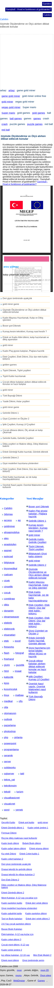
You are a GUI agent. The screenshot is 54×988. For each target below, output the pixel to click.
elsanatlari (6, 635)
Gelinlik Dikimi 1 (11, 413)
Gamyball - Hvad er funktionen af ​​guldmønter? (28, 9)
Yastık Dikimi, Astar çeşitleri (16, 401)
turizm (18, 791)
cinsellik (6, 586)
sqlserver (6, 773)
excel (16, 641)
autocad (6, 556)
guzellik (18, 665)
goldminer (6, 526)
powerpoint (6, 743)
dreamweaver (7, 616)
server (6, 761)
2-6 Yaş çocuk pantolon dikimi (16, 924)
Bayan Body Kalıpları (11, 929)
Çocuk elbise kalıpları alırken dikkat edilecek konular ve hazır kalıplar (24, 383)
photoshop (6, 731)
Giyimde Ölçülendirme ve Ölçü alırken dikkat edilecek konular (24, 311)
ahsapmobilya (7, 532)
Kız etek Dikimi (8, 854)
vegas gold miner (11, 107)
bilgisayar (6, 562)
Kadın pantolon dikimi (36, 913)
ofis (20, 701)
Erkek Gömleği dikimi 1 (12, 828)
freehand (6, 659)
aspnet (6, 550)
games (37, 118)
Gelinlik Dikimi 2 (11, 457)
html (5, 671)
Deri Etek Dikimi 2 (10, 880)
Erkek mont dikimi (10, 960)
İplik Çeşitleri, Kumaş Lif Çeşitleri (19, 424)
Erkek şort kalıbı (26, 822)
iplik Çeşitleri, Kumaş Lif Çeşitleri (39, 678)
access (6, 520)
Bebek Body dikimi (31, 843)
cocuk (6, 592)
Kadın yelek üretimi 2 (11, 950)
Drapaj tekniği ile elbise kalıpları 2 (18, 874)
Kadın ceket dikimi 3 (11, 939)
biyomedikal (7, 568)
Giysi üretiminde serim (33, 960)
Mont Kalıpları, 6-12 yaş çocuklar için (19, 898)
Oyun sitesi (45, 975)
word (5, 809)
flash (5, 653)
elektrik (6, 622)
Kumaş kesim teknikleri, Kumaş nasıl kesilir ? (25, 331)
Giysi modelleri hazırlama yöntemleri (20, 463)
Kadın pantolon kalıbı (11, 903)
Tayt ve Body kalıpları (11, 919)
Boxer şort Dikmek (12, 326)
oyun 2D (45, 970)
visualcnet (6, 803)
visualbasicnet (7, 797)
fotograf (17, 653)
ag (19, 520)
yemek (17, 809)
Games (41, 981)
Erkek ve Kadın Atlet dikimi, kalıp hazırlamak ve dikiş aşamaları (26, 338)
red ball (6, 129)
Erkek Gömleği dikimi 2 (12, 893)
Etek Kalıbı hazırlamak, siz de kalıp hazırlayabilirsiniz (20, 478)
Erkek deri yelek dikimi (37, 903)
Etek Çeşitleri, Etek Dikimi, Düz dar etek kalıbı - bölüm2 (26, 470)
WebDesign (19, 981)
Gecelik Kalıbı (8, 822)
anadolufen (6, 544)
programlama (7, 749)
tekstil (6, 791)
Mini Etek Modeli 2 (42, 955)
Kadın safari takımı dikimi (13, 848)
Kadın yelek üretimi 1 (38, 828)
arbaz (11, 90)
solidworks (6, 767)
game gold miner (11, 96)
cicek (5, 580)
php (5, 737)
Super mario (8, 113)
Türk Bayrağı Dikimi (12, 395)
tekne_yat (6, 779)
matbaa (17, 695)
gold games (38, 113)
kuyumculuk (7, 689)
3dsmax (6, 514)
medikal (6, 701)
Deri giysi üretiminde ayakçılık (17, 298)
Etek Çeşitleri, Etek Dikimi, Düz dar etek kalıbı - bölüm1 (26, 358)
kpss (5, 683)
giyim (5, 665)
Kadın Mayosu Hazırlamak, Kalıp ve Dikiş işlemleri (23, 319)
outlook (6, 719)
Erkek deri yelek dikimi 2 (38, 919)
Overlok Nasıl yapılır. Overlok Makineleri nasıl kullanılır (25, 486)
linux (5, 695)
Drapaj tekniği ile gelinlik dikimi (16, 869)
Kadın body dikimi (10, 843)
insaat (17, 671)
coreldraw (6, 598)
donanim (6, 610)
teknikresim (7, 785)
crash (5, 124)
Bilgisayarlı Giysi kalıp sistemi (38, 555)
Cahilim (47, 15)
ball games (16, 118)
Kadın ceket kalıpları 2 (12, 859)
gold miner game (11, 304)
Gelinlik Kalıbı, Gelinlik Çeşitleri (18, 438)
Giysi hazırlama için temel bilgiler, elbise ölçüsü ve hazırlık (39, 652)
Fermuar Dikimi (8, 833)
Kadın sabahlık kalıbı (11, 913)
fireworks (6, 647)
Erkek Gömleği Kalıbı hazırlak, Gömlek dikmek (25, 452)
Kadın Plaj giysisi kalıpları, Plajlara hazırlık (23, 351)
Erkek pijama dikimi (39, 848)
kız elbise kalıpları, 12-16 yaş (15, 955)
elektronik (6, 629)
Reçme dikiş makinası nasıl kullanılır (19, 838)
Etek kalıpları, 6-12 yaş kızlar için (17, 934)
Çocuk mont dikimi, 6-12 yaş (15, 945)
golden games (10, 365)
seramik (6, 755)
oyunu (19, 975)
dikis (5, 604)
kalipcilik (6, 677)
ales (5, 538)
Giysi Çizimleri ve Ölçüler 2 (16, 419)
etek (5, 641)
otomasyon (6, 713)
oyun (19, 970)
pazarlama (6, 725)
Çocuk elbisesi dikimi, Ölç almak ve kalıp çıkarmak (23, 431)
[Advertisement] (27, 61)
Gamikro (47, 4)
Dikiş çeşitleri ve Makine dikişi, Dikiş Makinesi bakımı (25, 445)
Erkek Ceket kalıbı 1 (29, 854)
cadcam (6, 574)
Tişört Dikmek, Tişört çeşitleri (17, 370)
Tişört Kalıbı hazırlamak (14, 376)
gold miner (7, 101)
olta (5, 707)
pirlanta (16, 737)
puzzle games (35, 124)
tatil (21, 773)
